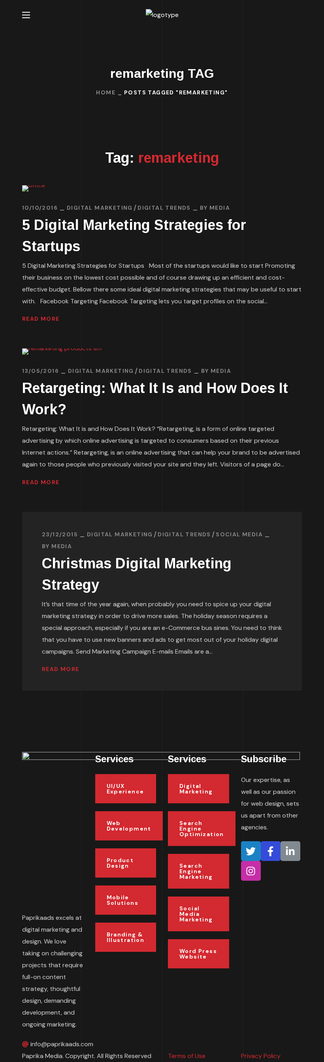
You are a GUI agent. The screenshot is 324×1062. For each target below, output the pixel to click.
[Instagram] (251, 871)
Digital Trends (164, 207)
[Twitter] (251, 851)
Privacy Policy (261, 1056)
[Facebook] (271, 851)
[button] (299, 15)
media (219, 207)
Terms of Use (186, 1056)
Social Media (239, 534)
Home (105, 92)
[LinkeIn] (290, 851)
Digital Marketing (100, 207)
